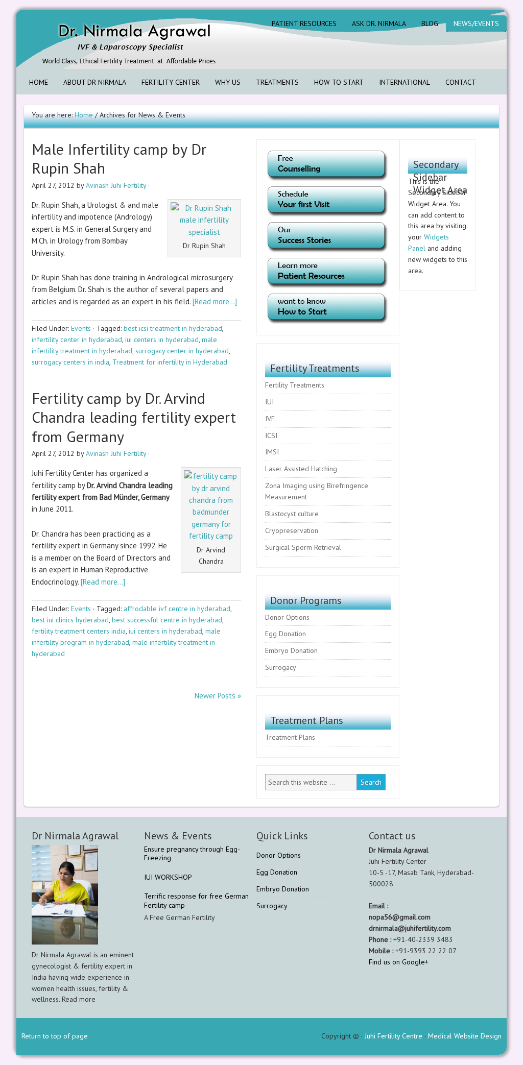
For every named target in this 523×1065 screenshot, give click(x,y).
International (404, 82)
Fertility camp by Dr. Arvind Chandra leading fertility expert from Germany (134, 417)
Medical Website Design (465, 1035)
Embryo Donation (291, 650)
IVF (270, 418)
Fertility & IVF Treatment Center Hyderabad (105, 39)
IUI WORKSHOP (168, 877)
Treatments (277, 82)
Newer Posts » (218, 695)
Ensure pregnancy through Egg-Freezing (192, 853)
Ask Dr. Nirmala (379, 23)
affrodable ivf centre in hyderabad (177, 608)
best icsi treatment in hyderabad (173, 328)
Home (38, 82)
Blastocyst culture (292, 513)
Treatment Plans (290, 737)
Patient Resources (304, 23)
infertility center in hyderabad (77, 339)
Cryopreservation (291, 530)
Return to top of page (54, 1035)
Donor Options (287, 617)
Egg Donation (285, 633)
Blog (429, 23)
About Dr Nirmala (94, 82)
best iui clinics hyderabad (70, 619)
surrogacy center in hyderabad (182, 350)
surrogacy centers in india (70, 362)
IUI (269, 401)
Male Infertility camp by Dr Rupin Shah (119, 158)
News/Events (476, 23)
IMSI (272, 451)
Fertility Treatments (294, 385)
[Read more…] (215, 301)
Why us (228, 82)
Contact (460, 82)
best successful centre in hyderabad (167, 619)
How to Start (339, 82)
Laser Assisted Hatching (301, 468)
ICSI (271, 435)
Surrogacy (280, 667)
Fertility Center (170, 82)
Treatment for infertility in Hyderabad (169, 362)
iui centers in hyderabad (162, 339)
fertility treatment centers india (79, 631)
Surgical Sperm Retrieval (303, 547)
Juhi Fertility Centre (393, 1035)
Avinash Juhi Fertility (116, 185)
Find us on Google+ (399, 961)
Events (81, 328)
